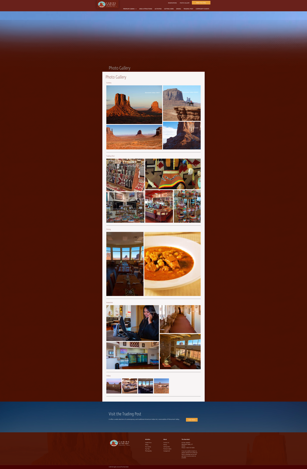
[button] (134, 104)
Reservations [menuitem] (172, 3)
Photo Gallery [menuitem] (184, 3)
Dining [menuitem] (178, 9)
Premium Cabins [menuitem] (129, 9)
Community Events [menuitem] (202, 9)
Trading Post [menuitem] (188, 9)
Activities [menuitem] (158, 9)
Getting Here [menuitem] (169, 9)
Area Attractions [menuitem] (145, 9)
